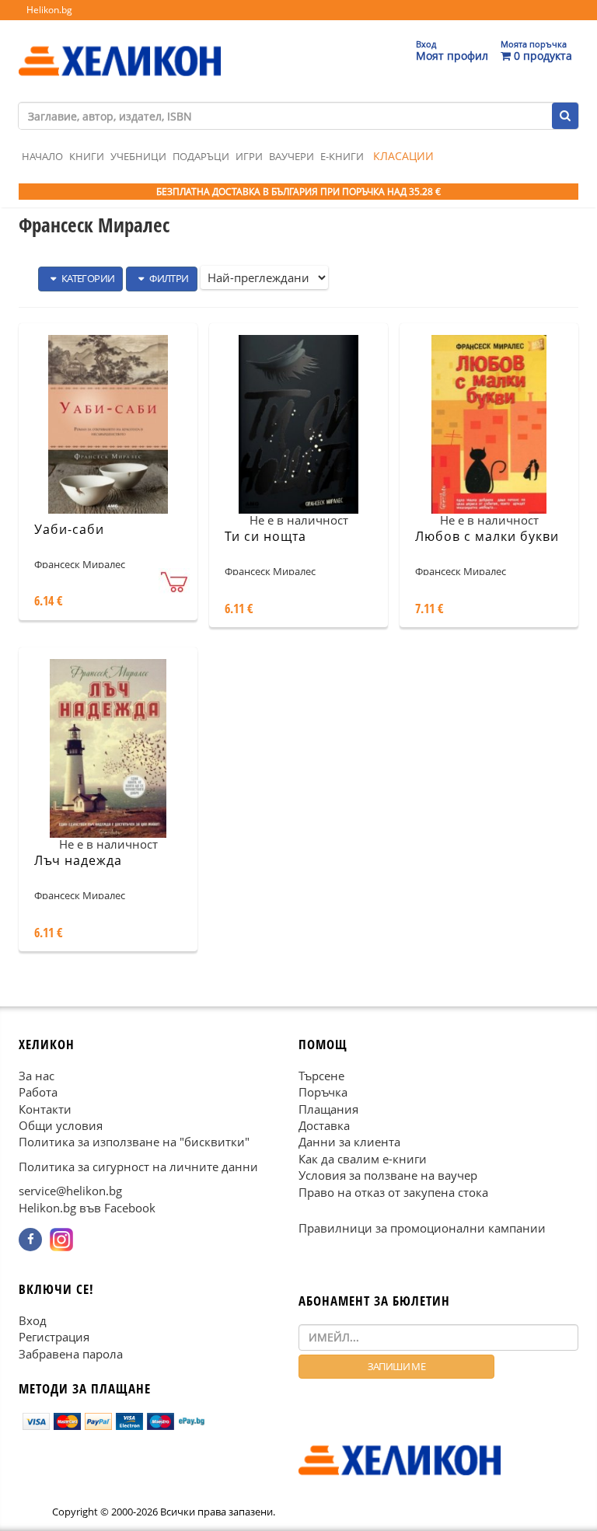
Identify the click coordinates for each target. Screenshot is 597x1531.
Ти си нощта (265, 536)
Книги (86, 156)
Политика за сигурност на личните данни (138, 1166)
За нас (36, 1075)
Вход (33, 1320)
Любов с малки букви (487, 536)
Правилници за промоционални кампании (422, 1228)
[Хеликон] (119, 47)
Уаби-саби (69, 529)
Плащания (328, 1108)
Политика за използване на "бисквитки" (134, 1141)
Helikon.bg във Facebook (87, 1207)
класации (403, 155)
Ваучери (291, 156)
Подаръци (201, 156)
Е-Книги (342, 156)
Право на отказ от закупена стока (393, 1192)
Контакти (45, 1108)
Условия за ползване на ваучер (387, 1175)
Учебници (138, 156)
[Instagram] (61, 1239)
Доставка (324, 1125)
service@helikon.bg (70, 1190)
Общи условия (61, 1125)
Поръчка (322, 1092)
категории (86, 278)
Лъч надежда (78, 860)
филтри (168, 278)
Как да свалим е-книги (362, 1159)
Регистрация (54, 1336)
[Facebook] (30, 1239)
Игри (249, 156)
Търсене (321, 1075)
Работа (38, 1092)
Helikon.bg (49, 9)
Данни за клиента (349, 1141)
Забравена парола (71, 1353)
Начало (42, 156)
